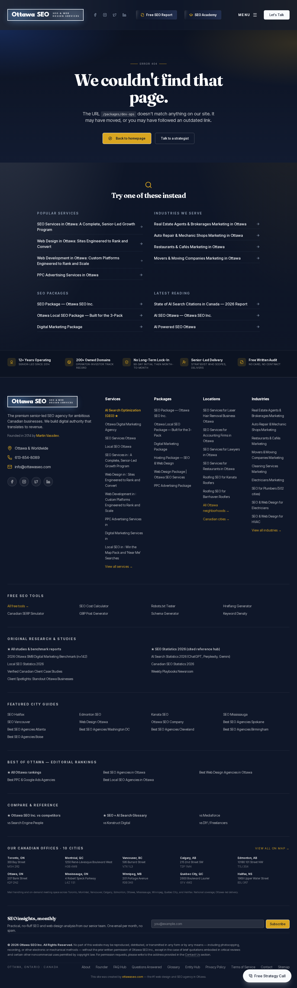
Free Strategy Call (270, 976)
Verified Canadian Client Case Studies (34, 671)
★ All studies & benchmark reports (34, 649)
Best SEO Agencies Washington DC (104, 729)
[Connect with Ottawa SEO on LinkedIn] (48, 481)
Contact (266, 967)
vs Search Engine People (25, 823)
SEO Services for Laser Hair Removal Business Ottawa (219, 415)
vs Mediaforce (209, 815)
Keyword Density (235, 613)
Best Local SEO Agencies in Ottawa (128, 780)
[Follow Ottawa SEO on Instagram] (24, 481)
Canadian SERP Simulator (25, 613)
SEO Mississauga (235, 714)
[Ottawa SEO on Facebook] (95, 15)
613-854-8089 (27, 457)
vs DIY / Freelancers (213, 823)
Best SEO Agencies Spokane (243, 722)
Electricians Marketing (268, 480)
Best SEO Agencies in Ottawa (124, 772)
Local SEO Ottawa (118, 446)
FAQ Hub (119, 967)
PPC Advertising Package (172, 485)
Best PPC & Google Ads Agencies (31, 780)
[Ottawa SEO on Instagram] (105, 15)
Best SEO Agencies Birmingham (245, 729)
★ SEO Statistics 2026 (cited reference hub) (185, 649)
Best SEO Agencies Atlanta (26, 729)
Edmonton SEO (90, 714)
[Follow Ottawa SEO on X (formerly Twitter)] (36, 481)
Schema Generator (165, 613)
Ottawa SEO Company (167, 722)
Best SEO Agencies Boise (25, 737)
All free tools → (18, 606)
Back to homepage (130, 138)
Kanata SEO (159, 714)
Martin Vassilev (47, 435)
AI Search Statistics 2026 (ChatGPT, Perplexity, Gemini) (190, 656)
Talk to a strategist (175, 138)
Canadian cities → (216, 519)
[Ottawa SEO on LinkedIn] (124, 15)
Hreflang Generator (237, 606)
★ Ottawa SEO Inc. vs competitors (34, 815)
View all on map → (272, 848)
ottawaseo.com (132, 976)
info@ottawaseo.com (33, 466)
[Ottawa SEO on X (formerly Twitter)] (114, 15)
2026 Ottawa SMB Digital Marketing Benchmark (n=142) (47, 656)
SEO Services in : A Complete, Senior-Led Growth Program (121, 460)
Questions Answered (147, 967)
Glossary (173, 967)
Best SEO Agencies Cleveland (172, 729)
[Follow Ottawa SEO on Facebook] (12, 481)
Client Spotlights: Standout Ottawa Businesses (40, 679)
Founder (102, 967)
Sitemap (284, 967)
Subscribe (278, 924)
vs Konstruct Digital (116, 823)
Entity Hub (192, 967)
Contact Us (192, 954)
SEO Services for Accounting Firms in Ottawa (217, 435)
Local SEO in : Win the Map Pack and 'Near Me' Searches (123, 552)
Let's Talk (276, 15)
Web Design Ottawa (93, 722)
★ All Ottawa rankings (24, 772)
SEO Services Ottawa (120, 438)
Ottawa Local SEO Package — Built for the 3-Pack (173, 429)
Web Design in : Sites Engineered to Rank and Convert (122, 479)
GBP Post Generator (93, 613)
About (86, 967)
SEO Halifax (15, 714)
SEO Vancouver (18, 722)
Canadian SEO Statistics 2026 (172, 664)
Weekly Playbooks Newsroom (172, 671)
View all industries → (266, 530)
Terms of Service (243, 967)
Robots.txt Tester (163, 606)
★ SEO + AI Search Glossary (125, 815)
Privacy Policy (216, 967)
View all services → (119, 566)
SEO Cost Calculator (94, 606)
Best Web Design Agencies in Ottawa (225, 772)
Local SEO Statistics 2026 (25, 664)
